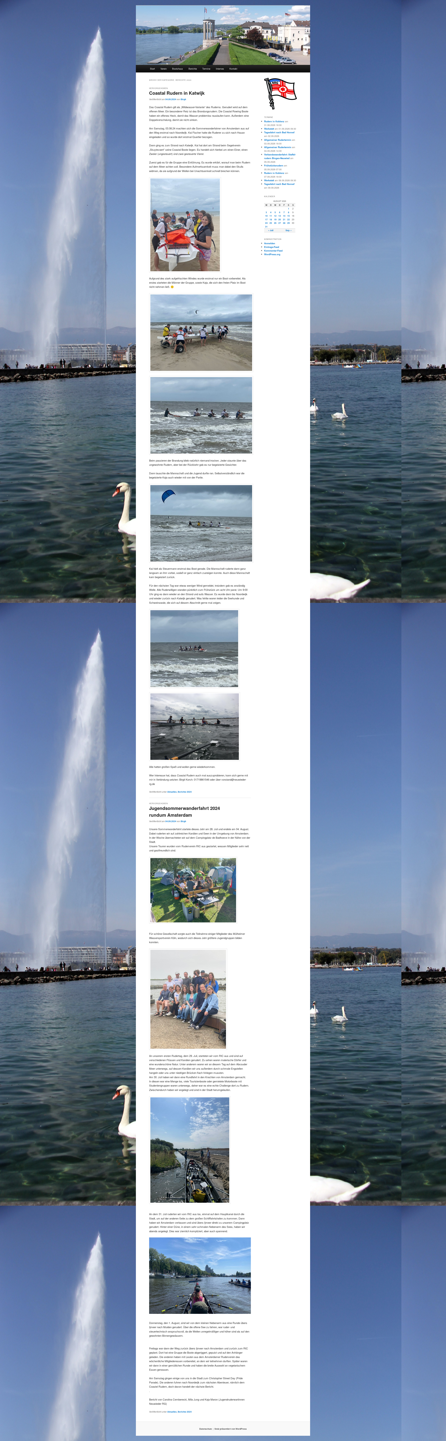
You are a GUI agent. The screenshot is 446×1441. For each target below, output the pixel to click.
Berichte (193, 68)
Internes (220, 68)
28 (284, 222)
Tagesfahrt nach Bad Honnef (279, 132)
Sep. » (289, 230)
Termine (206, 68)
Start (152, 68)
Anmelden (269, 243)
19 (275, 219)
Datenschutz (205, 1428)
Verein (163, 68)
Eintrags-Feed (271, 247)
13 (279, 215)
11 (271, 215)
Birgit (183, 99)
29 (288, 222)
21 (284, 219)
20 (279, 219)
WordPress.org (272, 254)
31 (266, 226)
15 (288, 215)
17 (266, 219)
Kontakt (233, 68)
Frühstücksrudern (273, 165)
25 (271, 222)
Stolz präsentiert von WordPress (230, 1428)
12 (275, 215)
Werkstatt (269, 128)
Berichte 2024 (185, 791)
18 (271, 219)
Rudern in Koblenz (274, 121)
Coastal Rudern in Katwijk (177, 93)
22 (288, 219)
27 (279, 222)
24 (266, 222)
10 (266, 215)
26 (275, 222)
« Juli (270, 230)
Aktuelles (172, 791)
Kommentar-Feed (273, 250)
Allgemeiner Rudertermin (277, 139)
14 (284, 215)
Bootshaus (177, 68)
